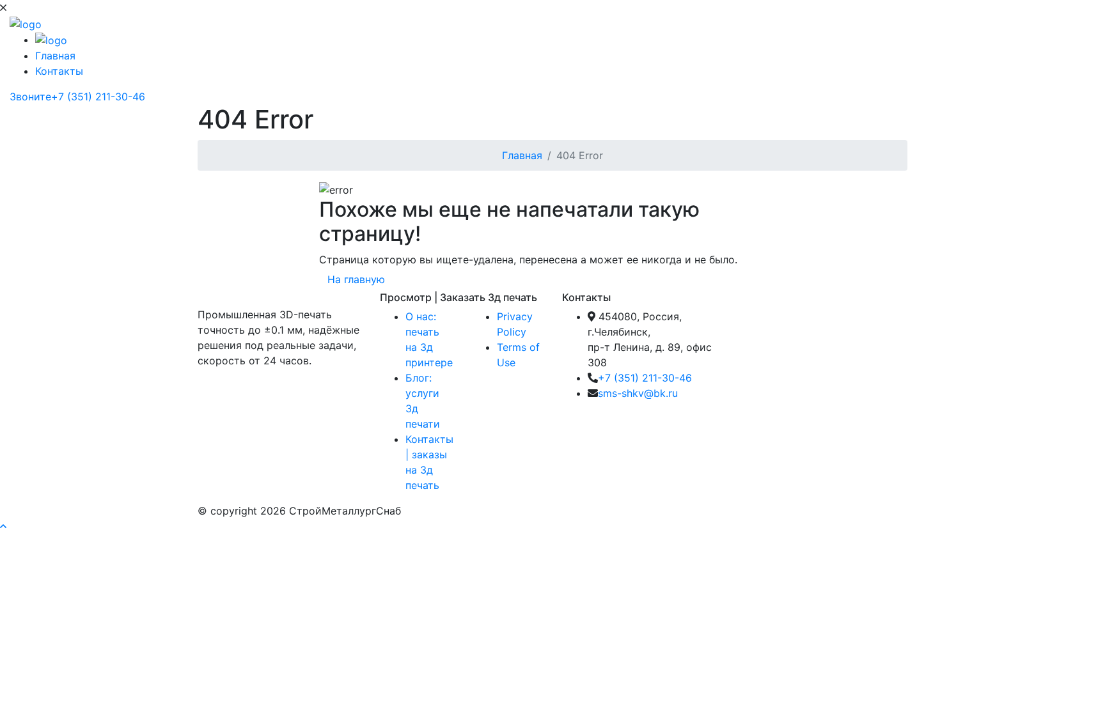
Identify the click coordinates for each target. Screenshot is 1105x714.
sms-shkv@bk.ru (638, 393)
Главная (55, 55)
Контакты (59, 71)
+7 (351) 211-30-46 (645, 377)
